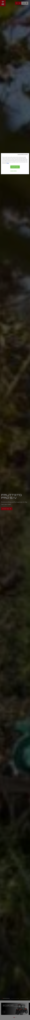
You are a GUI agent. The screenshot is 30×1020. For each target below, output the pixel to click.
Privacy (7, 163)
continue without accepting (23, 154)
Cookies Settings (13, 170)
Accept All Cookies (15, 166)
